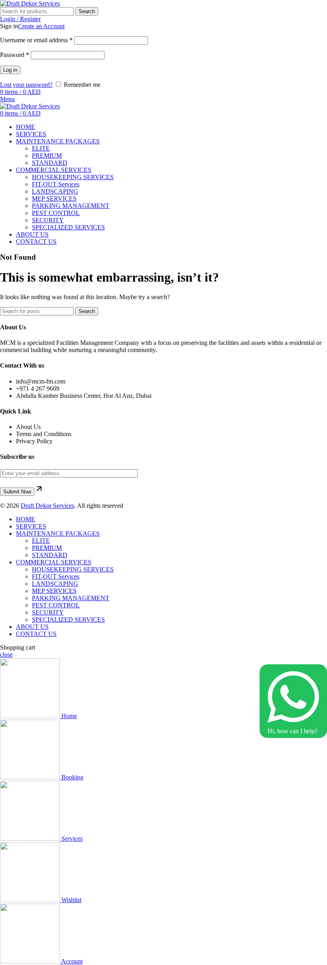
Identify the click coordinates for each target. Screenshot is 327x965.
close (6, 654)
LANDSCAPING (55, 191)
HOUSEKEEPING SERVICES (73, 177)
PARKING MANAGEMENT (70, 205)
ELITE (41, 148)
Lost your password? (26, 84)
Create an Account (41, 26)
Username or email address (36, 40)
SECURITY (48, 220)
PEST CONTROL (56, 212)
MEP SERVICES (54, 198)
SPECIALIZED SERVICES (68, 227)
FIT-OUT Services (55, 184)
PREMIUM (47, 155)
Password (14, 54)
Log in (10, 70)
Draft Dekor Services (47, 505)
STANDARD (49, 162)
